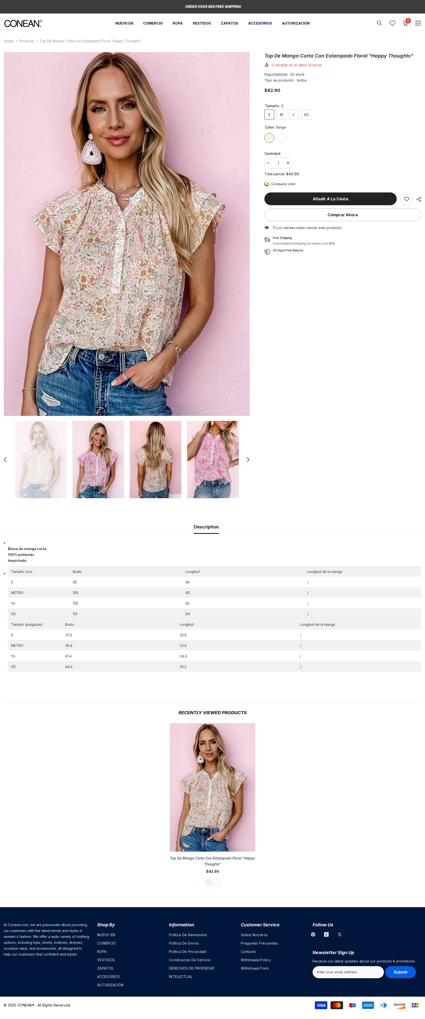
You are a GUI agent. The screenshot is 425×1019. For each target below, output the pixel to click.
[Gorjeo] (339, 934)
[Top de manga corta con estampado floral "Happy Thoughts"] (212, 787)
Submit (401, 972)
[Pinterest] (313, 934)
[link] (406, 199)
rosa (217, 882)
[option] (127, 234)
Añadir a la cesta (330, 198)
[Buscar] (379, 23)
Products (26, 41)
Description (206, 526)
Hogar (9, 41)
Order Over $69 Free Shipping (213, 6)
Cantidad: (272, 153)
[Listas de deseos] (392, 23)
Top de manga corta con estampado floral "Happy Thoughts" (212, 861)
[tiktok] (326, 934)
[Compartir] (417, 199)
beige (208, 882)
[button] (5, 459)
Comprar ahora (343, 214)
